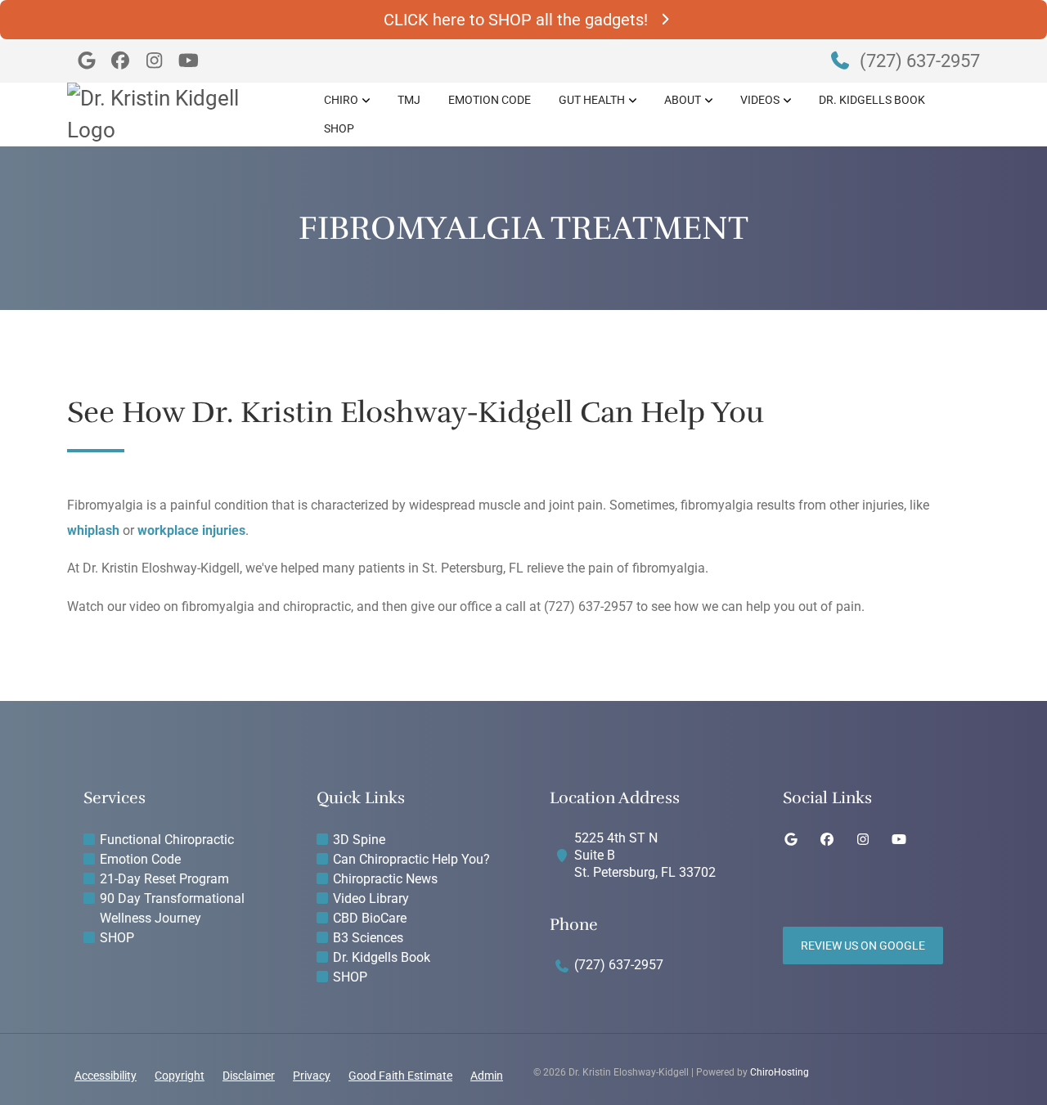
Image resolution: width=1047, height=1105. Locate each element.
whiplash (93, 530)
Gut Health (592, 99)
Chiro (341, 99)
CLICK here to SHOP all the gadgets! (516, 19)
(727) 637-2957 (918, 61)
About (682, 99)
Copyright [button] (179, 1075)
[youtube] (899, 840)
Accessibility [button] (105, 1075)
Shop (339, 128)
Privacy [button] (311, 1075)
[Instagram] (154, 60)
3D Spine (359, 839)
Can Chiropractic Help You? (411, 859)
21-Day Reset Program (164, 879)
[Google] (86, 60)
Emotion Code (489, 99)
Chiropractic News (385, 879)
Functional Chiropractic (167, 839)
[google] (791, 840)
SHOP (117, 938)
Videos (760, 99)
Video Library (371, 898)
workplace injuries (191, 530)
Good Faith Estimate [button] (400, 1075)
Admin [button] (486, 1075)
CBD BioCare (370, 918)
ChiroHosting (779, 1072)
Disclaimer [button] (248, 1075)
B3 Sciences (368, 938)
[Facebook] (121, 60)
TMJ (409, 99)
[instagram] (863, 840)
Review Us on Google (863, 945)
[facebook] (827, 840)
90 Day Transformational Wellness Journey (172, 908)
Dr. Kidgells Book (872, 99)
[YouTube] (188, 60)
